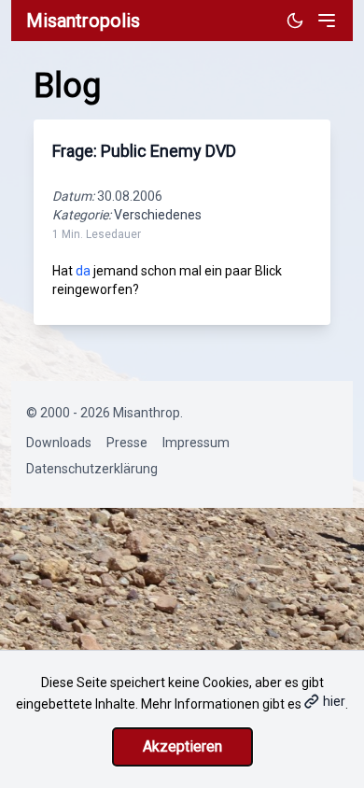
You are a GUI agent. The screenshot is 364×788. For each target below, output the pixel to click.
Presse (126, 442)
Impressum (196, 442)
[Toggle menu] (326, 20)
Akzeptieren (182, 746)
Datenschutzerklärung (92, 468)
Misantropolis (83, 20)
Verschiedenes (158, 214)
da (83, 270)
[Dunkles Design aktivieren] (295, 20)
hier (334, 701)
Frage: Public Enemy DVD (144, 151)
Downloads (58, 442)
